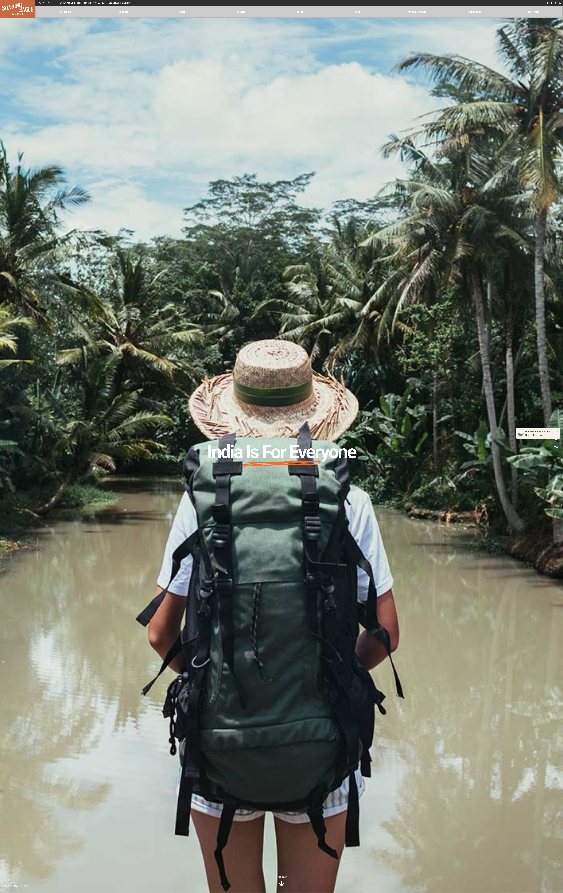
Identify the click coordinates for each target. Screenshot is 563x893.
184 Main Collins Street (72, 3)
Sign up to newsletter (121, 3)
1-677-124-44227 (50, 3)
